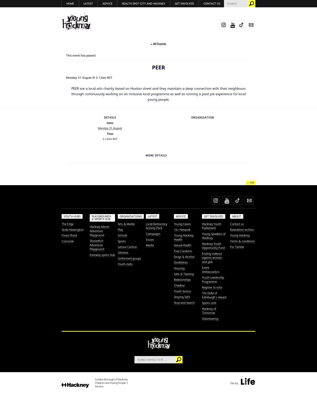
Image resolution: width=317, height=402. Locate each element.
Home (70, 3)
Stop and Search (184, 303)
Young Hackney (240, 235)
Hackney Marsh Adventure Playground (99, 231)
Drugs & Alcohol (184, 257)
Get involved (184, 3)
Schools (122, 235)
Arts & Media (126, 224)
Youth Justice (182, 291)
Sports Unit (209, 303)
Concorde (68, 241)
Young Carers (182, 224)
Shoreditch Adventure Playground (97, 245)
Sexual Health (182, 245)
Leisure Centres (127, 247)
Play (120, 229)
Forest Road (69, 235)
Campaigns (153, 234)
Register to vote (212, 287)
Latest (88, 3)
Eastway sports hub (102, 255)
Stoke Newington (73, 229)
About (236, 216)
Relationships (182, 279)
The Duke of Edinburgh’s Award (214, 295)
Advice (107, 3)
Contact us (212, 3)
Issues (150, 239)
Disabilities (181, 262)
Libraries (123, 252)
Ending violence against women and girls (212, 258)
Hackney (75, 385)
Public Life (247, 381)
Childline (179, 285)
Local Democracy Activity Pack (156, 226)
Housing (179, 268)
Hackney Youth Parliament (211, 226)
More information (76, 21)
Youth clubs (125, 264)
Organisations (131, 216)
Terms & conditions (242, 241)
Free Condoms (183, 251)
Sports (122, 241)
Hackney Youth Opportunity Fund (213, 246)
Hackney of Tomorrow (209, 311)
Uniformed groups (129, 258)
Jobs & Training (184, 274)
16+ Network (182, 229)
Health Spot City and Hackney (143, 3)
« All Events (158, 44)
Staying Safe (182, 297)
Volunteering (210, 319)
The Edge (68, 224)
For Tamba (237, 247)
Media (150, 245)
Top (252, 182)
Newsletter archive (242, 229)
